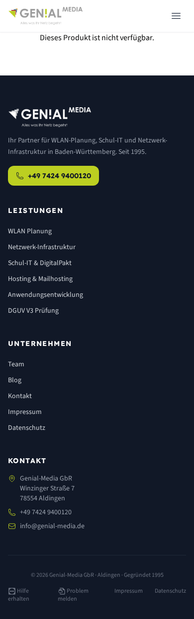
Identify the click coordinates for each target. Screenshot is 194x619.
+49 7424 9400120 (59, 175)
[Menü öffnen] (176, 16)
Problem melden (73, 595)
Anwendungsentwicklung (45, 295)
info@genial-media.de (52, 526)
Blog (14, 380)
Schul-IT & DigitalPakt (40, 263)
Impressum (25, 412)
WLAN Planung (30, 231)
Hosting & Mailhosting (40, 279)
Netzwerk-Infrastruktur (42, 247)
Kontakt (20, 396)
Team (16, 364)
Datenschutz (26, 428)
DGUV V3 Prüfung (33, 311)
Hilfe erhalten (18, 595)
